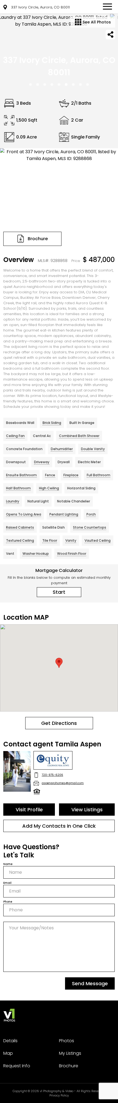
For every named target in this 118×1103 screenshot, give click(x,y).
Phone (7, 902)
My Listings (70, 1053)
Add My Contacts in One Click (59, 825)
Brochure (68, 1066)
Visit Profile (29, 809)
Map (8, 1053)
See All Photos (96, 22)
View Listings (87, 809)
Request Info (16, 1066)
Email (7, 883)
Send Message (90, 983)
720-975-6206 (52, 775)
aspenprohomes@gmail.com (63, 783)
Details (10, 1041)
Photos (66, 1041)
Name (7, 864)
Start (59, 592)
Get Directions (59, 723)
